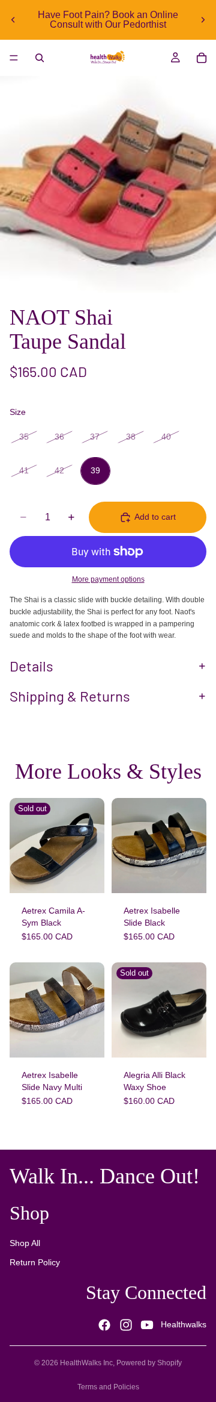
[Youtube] (147, 1325)
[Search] (39, 58)
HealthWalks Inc (86, 1363)
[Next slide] (203, 20)
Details (31, 666)
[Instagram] (126, 1325)
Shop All (25, 1243)
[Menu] (14, 58)
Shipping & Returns (70, 696)
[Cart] (201, 58)
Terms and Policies (108, 1387)
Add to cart (155, 517)
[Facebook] (104, 1325)
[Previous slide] (13, 20)
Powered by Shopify (149, 1363)
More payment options (108, 579)
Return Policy (35, 1262)
